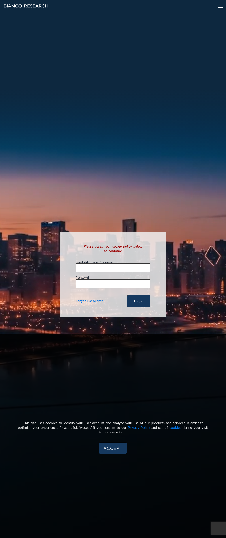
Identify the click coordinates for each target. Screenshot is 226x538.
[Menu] (220, 5)
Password (82, 277)
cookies (175, 427)
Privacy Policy (139, 427)
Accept (113, 448)
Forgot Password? (89, 301)
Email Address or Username (94, 262)
